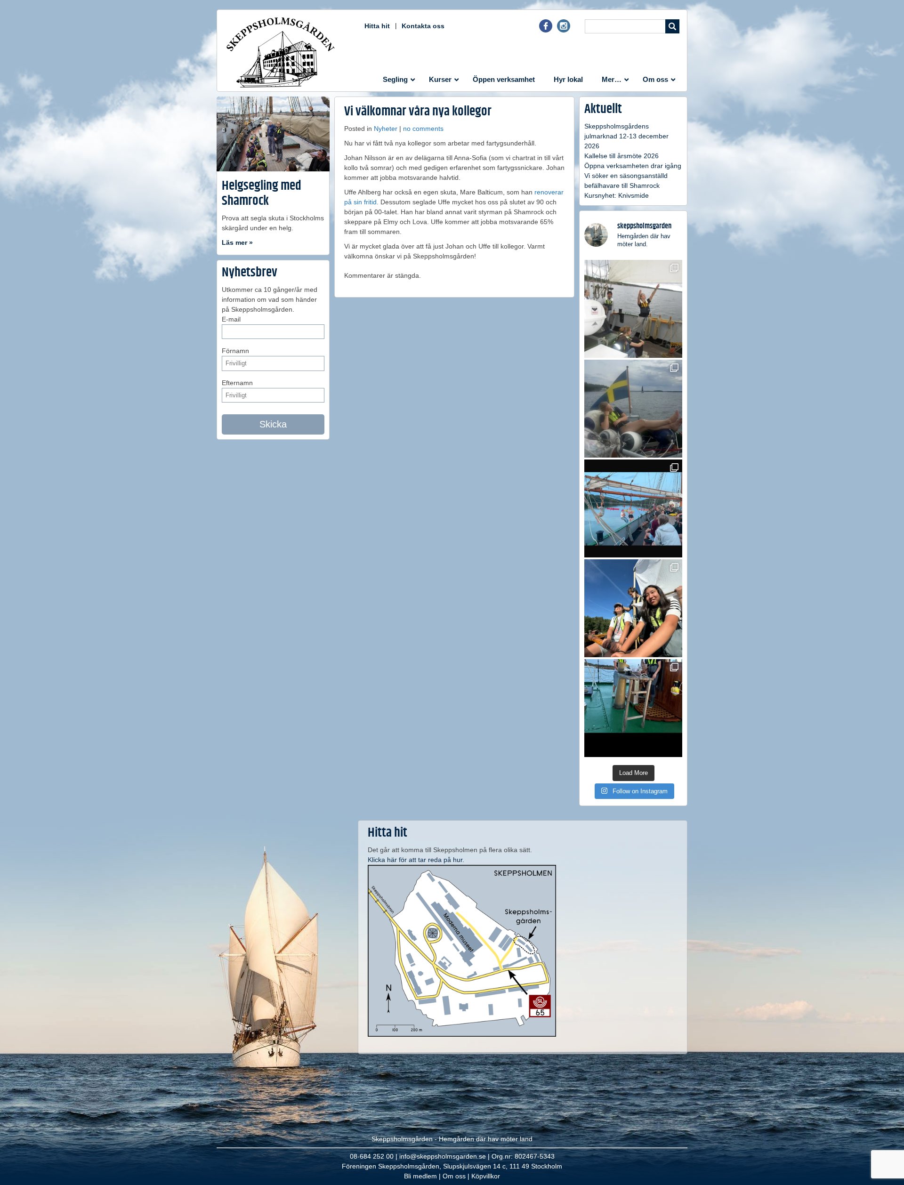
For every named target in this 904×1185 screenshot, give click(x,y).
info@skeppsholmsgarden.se (442, 1156)
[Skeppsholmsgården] (280, 52)
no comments (423, 128)
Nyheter (385, 128)
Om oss (454, 1176)
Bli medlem (420, 1176)
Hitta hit (377, 26)
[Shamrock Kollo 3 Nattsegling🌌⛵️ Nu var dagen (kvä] (633, 708)
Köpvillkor (485, 1176)
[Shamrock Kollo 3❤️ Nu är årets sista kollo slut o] (633, 309)
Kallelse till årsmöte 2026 (621, 156)
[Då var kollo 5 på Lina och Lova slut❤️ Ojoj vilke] (633, 409)
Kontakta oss (423, 26)
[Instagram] (564, 30)
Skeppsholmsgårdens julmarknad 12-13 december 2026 (626, 136)
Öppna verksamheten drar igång (632, 165)
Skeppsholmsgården (402, 1139)
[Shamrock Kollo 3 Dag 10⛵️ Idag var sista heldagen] (633, 508)
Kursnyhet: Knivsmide (616, 195)
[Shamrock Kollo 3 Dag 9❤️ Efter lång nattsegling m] (633, 608)
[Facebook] (546, 30)
